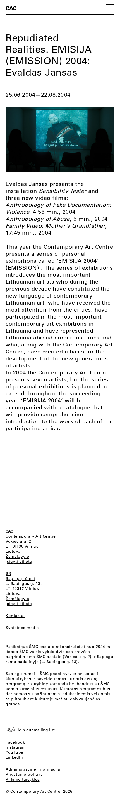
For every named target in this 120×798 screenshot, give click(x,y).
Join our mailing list (36, 729)
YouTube (14, 752)
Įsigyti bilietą (19, 561)
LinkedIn (14, 757)
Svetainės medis (22, 627)
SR (8, 573)
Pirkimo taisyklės (23, 779)
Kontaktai (15, 615)
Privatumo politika (24, 774)
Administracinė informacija (33, 769)
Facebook (15, 742)
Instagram (16, 747)
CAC (11, 7)
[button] (110, 6)
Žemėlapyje (17, 556)
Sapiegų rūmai (20, 578)
